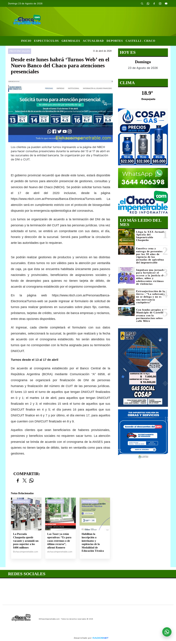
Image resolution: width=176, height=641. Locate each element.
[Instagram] (160, 3)
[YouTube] (166, 3)
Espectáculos (46, 40)
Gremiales (71, 40)
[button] (142, 3)
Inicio (26, 40)
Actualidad (93, 40)
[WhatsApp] (148, 3)
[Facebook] (154, 3)
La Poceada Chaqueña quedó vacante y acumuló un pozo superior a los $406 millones (25, 540)
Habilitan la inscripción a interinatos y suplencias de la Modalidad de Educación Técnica (93, 542)
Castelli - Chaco (140, 40)
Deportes (115, 40)
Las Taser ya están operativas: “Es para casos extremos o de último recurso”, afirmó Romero (59, 540)
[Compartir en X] (24, 481)
